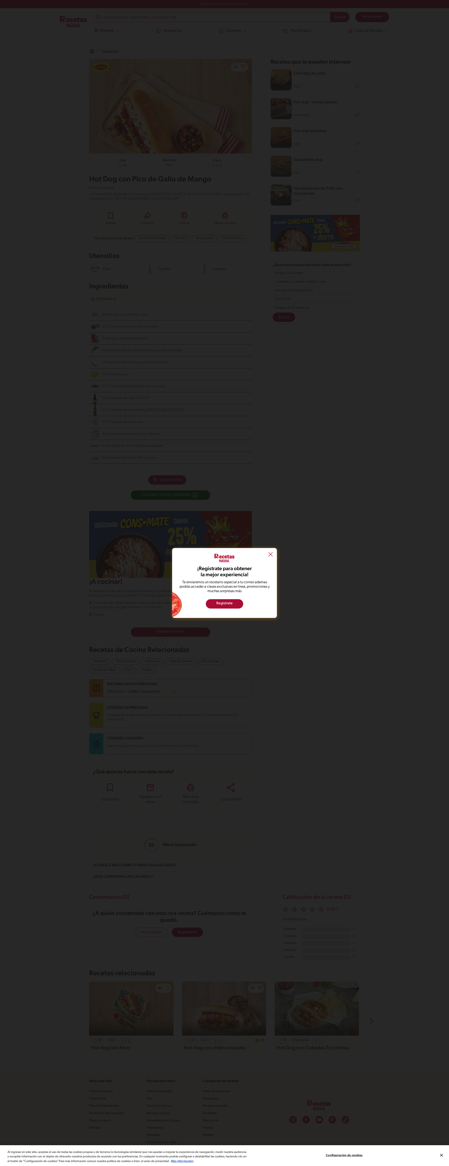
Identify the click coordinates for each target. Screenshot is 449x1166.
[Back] (270, 555)
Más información (182, 1161)
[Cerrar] (441, 1155)
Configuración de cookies (344, 1155)
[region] (224, 1155)
